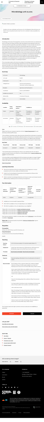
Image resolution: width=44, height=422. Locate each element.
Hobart (3, 372)
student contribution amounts (23, 209)
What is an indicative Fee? (28, 220)
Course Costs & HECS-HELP (10, 343)
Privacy (19, 412)
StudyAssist (10, 217)
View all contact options (27, 376)
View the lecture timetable (16, 251)
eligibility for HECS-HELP (22, 212)
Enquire (32, 313)
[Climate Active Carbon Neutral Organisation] (14, 392)
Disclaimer (14, 412)
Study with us (5, 361)
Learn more (17, 401)
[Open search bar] (42, 2)
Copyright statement (6, 412)
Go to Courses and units (6, 18)
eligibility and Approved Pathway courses (26, 210)
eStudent (11, 313)
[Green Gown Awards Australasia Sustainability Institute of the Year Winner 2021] (18, 392)
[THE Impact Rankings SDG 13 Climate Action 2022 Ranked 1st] (6, 392)
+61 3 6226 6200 (26, 372)
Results (9, 338)
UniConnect (30, 216)
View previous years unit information (9, 326)
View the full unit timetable (28, 251)
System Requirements (29, 131)
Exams (5, 338)
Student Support (7, 345)
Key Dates (6, 336)
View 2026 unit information (7, 324)
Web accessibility (26, 412)
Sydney (3, 379)
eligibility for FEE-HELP (22, 213)
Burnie (3, 377)
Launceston (4, 374)
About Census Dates (6, 163)
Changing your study (8, 340)
